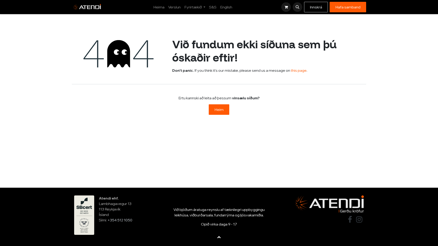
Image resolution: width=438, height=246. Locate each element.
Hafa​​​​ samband (347, 7)
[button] (297, 7)
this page (299, 70)
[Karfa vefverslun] (286, 7)
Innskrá (316, 7)
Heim (219, 109)
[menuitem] (158, 7)
